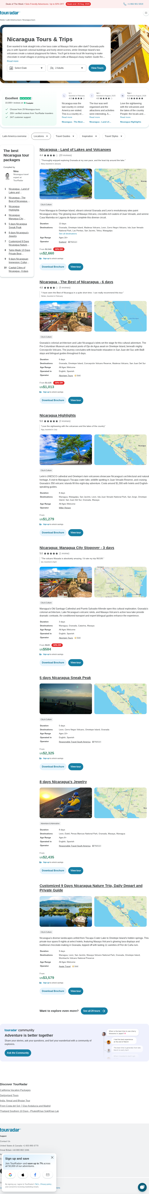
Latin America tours (13, 20)
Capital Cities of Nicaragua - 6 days (18, 269)
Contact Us (5, 1141)
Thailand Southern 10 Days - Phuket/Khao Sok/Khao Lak (29, 1111)
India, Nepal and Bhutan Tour (15, 1100)
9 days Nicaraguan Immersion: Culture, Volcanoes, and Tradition (19, 261)
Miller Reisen (65, 508)
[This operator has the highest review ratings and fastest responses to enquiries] (73, 242)
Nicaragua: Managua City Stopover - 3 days (18, 217)
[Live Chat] (142, 1187)
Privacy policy (46, 1184)
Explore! (62, 242)
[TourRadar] (10, 12)
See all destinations (68, 233)
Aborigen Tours (66, 375)
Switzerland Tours (9, 1095)
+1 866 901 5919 (135, 4)
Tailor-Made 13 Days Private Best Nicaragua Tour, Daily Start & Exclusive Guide (19, 252)
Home (2, 20)
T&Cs (37, 1184)
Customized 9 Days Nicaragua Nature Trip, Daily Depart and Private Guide (19, 243)
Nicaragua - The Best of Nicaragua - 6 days (72, 122)
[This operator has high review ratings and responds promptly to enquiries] (78, 375)
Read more (12, 61)
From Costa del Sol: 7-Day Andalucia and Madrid (25, 1106)
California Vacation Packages (15, 1090)
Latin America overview (14, 136)
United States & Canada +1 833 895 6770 (19, 1145)
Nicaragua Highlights (130, 122)
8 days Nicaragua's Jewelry (19, 234)
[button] (94, 258)
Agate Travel (65, 966)
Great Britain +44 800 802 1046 (14, 1150)
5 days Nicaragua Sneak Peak (18, 226)
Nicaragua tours (29, 20)
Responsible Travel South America (75, 742)
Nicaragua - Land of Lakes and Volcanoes (100, 122)
